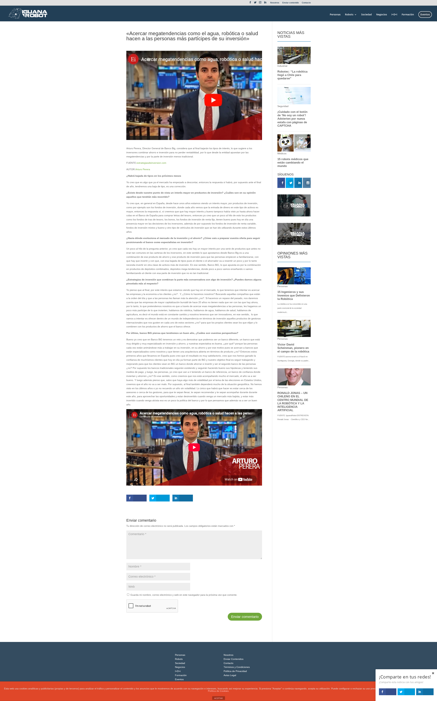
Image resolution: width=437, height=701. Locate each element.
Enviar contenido (290, 3)
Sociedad (366, 14)
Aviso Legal (230, 675)
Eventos (425, 14)
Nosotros (274, 3)
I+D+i (394, 14)
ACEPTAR (218, 698)
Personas (335, 14)
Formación (408, 14)
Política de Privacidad (235, 671)
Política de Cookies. (218, 691)
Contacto (306, 3)
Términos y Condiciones (237, 667)
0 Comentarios (169, 44)
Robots (349, 14)
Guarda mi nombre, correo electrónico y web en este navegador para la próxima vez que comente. (183, 594)
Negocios (381, 14)
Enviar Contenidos (233, 659)
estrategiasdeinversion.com (151, 162)
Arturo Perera (142, 169)
